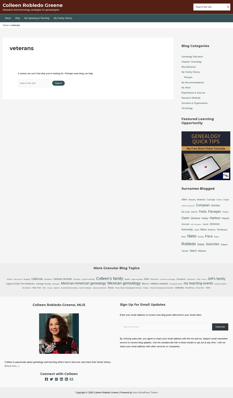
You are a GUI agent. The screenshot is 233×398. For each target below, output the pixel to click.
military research (159, 283)
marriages (56, 284)
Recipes (188, 77)
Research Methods (191, 98)
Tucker (184, 251)
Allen (184, 199)
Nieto (191, 236)
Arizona (10, 279)
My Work (186, 87)
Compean (203, 205)
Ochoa (201, 237)
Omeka (49, 288)
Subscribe (220, 327)
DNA (146, 279)
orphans (57, 288)
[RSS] (66, 379)
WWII (208, 288)
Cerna (219, 200)
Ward (193, 250)
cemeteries (48, 279)
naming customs (221, 284)
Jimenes (215, 223)
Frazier (225, 212)
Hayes (225, 218)
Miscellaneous (188, 67)
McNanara (222, 229)
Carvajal (211, 199)
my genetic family (176, 284)
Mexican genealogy (124, 283)
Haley (205, 218)
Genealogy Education (192, 56)
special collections (99, 288)
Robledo (188, 244)
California (37, 278)
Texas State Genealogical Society (128, 288)
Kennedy (187, 229)
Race (216, 237)
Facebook (181, 279)
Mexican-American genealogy (83, 283)
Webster (202, 251)
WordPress (190, 288)
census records (62, 278)
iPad (198, 279)
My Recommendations (192, 82)
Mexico (145, 283)
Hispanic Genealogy (191, 61)
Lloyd (196, 230)
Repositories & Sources (193, 92)
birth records (18, 279)
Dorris (194, 212)
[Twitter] (51, 379)
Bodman (201, 199)
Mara (203, 229)
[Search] (228, 7)
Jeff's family (216, 279)
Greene (195, 218)
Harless (215, 218)
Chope (226, 200)
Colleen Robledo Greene (33, 5)
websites (179, 287)
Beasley (192, 200)
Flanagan (214, 211)
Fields (203, 211)
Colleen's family (109, 279)
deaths (127, 279)
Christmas (76, 279)
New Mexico (26, 288)
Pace (209, 236)
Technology (187, 108)
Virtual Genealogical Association (162, 288)
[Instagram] (56, 379)
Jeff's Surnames (196, 224)
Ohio (44, 288)
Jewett (205, 224)
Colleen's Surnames (188, 206)
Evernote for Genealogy (167, 279)
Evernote (154, 279)
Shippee (224, 244)
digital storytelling (137, 279)
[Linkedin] (61, 379)
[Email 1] (71, 379)
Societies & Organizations (194, 103)
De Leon (185, 212)
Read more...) (12, 366)
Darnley (215, 205)
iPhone (204, 279)
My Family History (190, 72)
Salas (201, 244)
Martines (212, 230)
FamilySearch (191, 279)
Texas (111, 287)
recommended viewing (69, 288)
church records (88, 279)
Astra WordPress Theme (145, 392)
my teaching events (198, 283)
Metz (183, 237)
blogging (27, 279)
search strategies (85, 288)
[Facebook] (46, 379)
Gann (185, 218)
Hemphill (185, 224)
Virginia (146, 288)
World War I (200, 288)
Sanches (212, 244)
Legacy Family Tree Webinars (20, 284)
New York (36, 288)
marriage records (43, 284)
